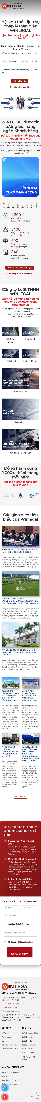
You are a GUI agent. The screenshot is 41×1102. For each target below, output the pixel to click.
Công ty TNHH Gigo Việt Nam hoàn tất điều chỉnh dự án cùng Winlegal (29, 695)
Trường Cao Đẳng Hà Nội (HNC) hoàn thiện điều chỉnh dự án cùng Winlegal (10, 695)
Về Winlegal (6, 1033)
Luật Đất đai (27, 1041)
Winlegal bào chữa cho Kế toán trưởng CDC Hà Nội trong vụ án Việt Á (10, 751)
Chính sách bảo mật (26, 942)
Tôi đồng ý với (21, 942)
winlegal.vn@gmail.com (14, 1004)
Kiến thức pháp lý (9, 1080)
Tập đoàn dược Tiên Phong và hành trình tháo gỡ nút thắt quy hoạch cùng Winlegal (19, 652)
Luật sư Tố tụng (28, 1045)
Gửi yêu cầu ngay (20, 954)
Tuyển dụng (6, 1037)
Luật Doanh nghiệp (30, 1033)
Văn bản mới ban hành (11, 1072)
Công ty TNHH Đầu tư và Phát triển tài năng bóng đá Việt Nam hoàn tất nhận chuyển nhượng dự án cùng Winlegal (20, 601)
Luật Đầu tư (27, 1037)
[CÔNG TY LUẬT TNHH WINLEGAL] (13, 6)
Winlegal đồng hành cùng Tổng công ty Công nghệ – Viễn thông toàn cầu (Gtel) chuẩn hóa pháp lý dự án (30, 754)
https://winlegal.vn (12, 1011)
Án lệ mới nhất (7, 1076)
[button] (38, 6)
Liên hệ (5, 1041)
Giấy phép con (28, 1053)
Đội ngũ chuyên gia (10, 1045)
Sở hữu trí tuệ (27, 1049)
